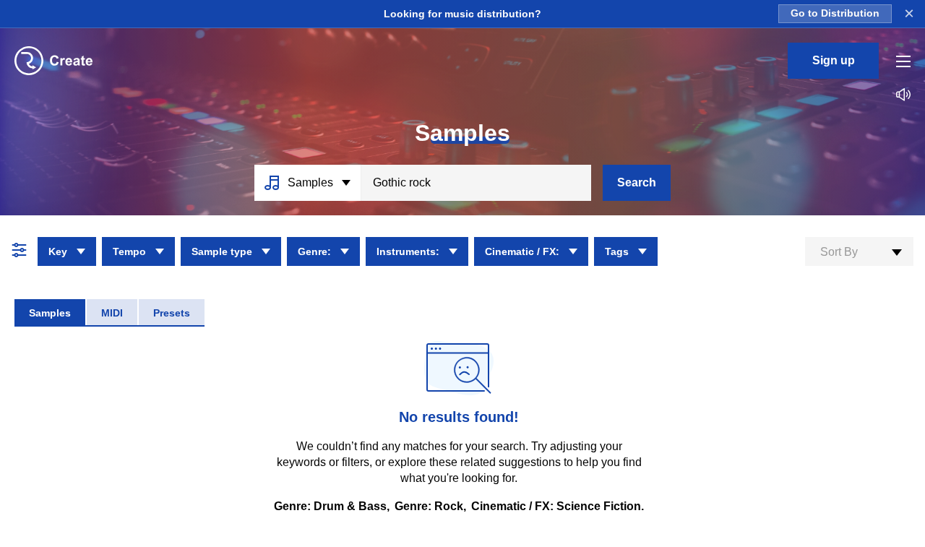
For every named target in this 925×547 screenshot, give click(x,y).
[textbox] (859, 252)
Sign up (833, 60)
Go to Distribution (835, 13)
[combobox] (859, 251)
